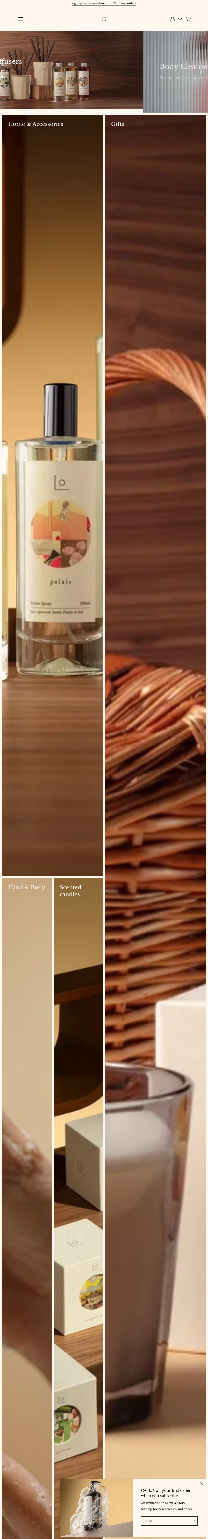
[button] (180, 19)
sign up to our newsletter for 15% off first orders (104, 3)
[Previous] (8, 72)
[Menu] (20, 19)
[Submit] (193, 1521)
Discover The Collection (41, 87)
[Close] (201, 1483)
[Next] (200, 72)
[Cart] (188, 19)
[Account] (172, 19)
